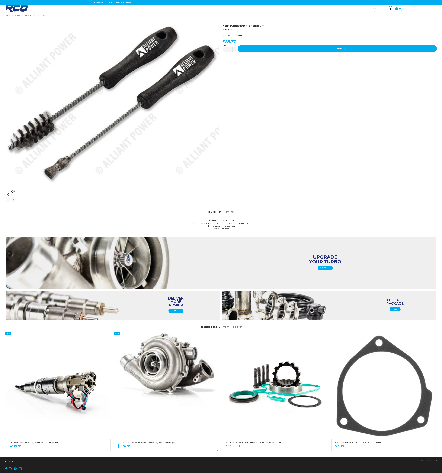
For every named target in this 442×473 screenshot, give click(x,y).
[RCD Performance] (16, 12)
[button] (373, 9)
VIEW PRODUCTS (325, 268)
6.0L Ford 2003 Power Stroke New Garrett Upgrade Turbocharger (146, 443)
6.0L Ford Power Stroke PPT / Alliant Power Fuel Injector (33, 443)
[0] (399, 8)
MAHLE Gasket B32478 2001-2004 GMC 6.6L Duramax (358, 443)
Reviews (229, 212)
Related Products (210, 327)
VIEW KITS (395, 309)
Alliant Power (228, 29)
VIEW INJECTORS (176, 311)
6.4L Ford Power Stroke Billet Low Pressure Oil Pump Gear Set (253, 443)
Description (214, 212)
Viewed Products (232, 327)
